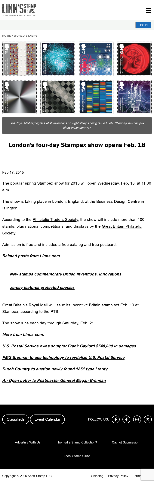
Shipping (97, 476)
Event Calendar (47, 419)
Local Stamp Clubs (77, 456)
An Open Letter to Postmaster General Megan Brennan (54, 380)
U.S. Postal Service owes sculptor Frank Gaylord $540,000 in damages (69, 346)
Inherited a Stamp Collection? (76, 442)
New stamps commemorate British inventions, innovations (65, 274)
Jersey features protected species (42, 287)
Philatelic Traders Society (55, 219)
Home (6, 35)
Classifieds (16, 419)
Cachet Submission (125, 442)
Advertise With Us (28, 442)
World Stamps (26, 35)
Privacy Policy (118, 476)
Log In (143, 25)
